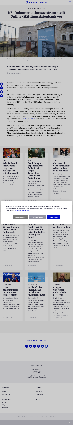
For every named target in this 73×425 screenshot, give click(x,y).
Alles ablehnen (20, 217)
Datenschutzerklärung (22, 211)
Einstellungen (38, 217)
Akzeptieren (54, 217)
